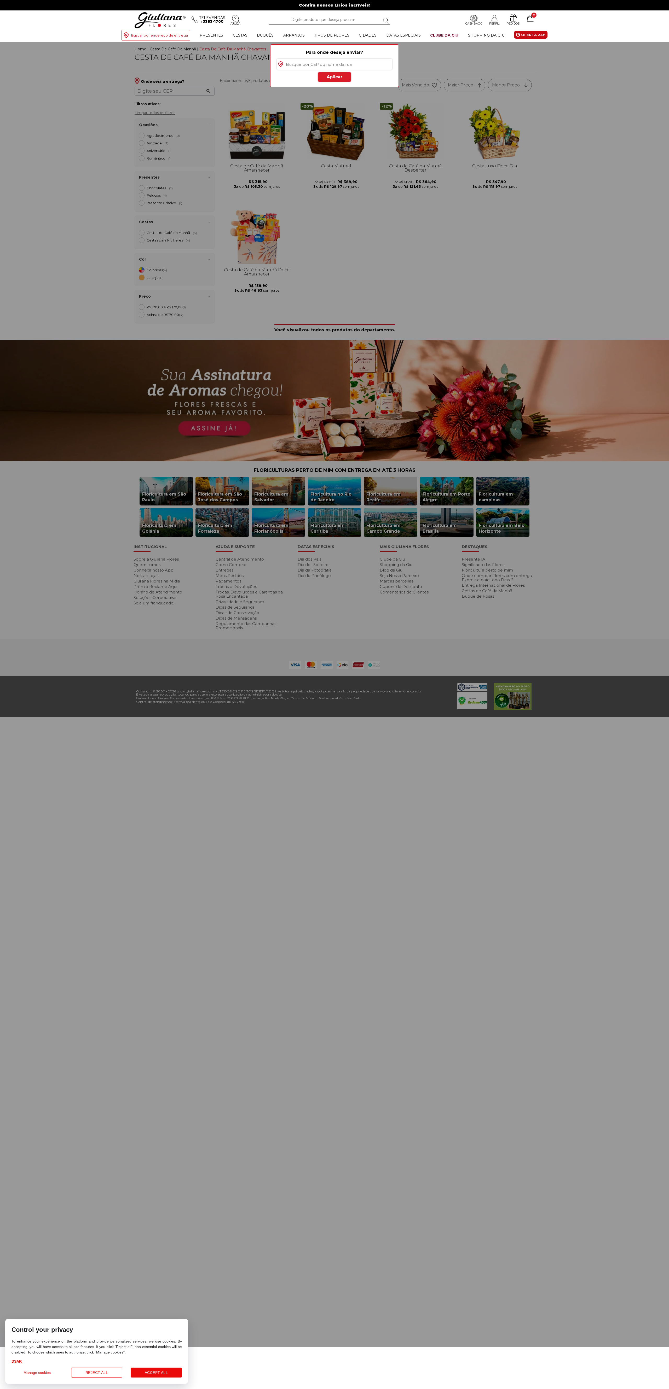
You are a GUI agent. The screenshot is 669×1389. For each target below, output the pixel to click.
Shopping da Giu (486, 35)
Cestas (240, 35)
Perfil (494, 23)
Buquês (265, 35)
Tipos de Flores (331, 35)
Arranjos (294, 35)
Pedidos (513, 24)
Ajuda (235, 24)
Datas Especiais (403, 35)
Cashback (473, 24)
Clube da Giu (444, 35)
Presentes (211, 35)
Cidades (368, 35)
